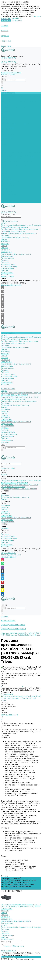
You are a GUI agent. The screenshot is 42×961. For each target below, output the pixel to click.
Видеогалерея (7, 186)
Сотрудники (6, 122)
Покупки (5, 132)
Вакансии (5, 120)
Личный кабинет (8, 557)
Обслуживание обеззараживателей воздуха (21, 97)
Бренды (4, 140)
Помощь (5, 188)
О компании (6, 909)
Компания (5, 169)
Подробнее (17, 20)
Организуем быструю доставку (15, 107)
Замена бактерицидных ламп (14, 99)
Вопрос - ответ (7, 138)
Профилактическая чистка (13, 103)
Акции (4, 167)
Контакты (5, 202)
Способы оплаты (8, 734)
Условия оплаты (8, 134)
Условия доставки (9, 136)
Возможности (7, 142)
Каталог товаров (8, 148)
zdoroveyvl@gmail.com (11, 72)
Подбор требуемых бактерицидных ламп (19, 101)
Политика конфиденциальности (16, 124)
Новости (5, 113)
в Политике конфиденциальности (21, 17)
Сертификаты (7, 126)
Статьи (4, 115)
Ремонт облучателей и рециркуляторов (19, 161)
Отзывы (4, 118)
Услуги (4, 151)
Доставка (5, 105)
